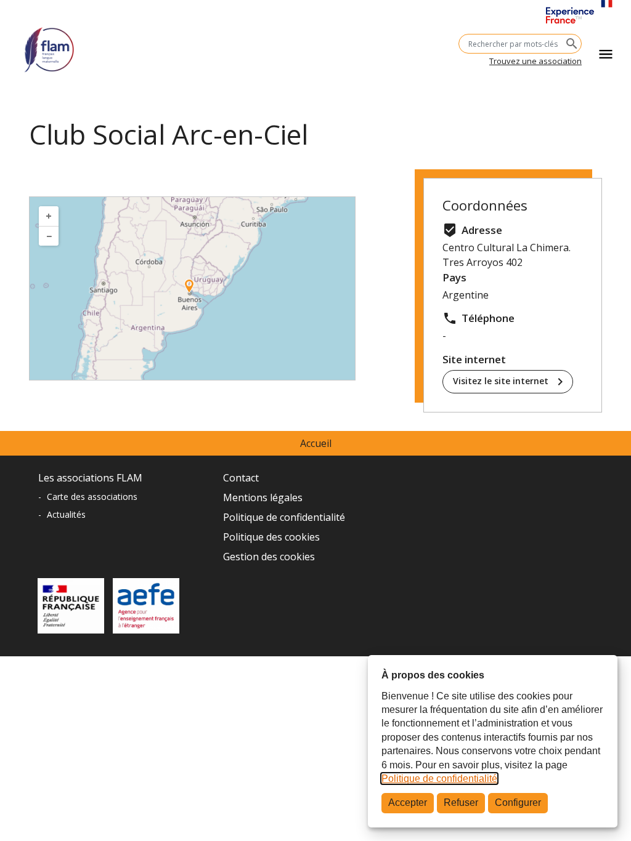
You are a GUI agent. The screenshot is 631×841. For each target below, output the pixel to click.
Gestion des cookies (269, 556)
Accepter (407, 802)
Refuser (461, 802)
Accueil (316, 443)
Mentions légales (263, 497)
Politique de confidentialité (439, 778)
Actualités (66, 514)
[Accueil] (49, 45)
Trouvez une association (535, 60)
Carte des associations (92, 496)
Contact (241, 478)
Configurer (518, 802)
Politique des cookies (271, 537)
